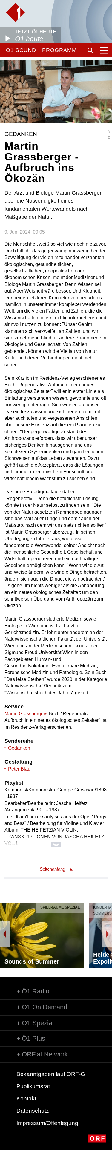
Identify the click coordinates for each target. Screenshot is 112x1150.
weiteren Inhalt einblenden (56, 841)
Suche (90, 50)
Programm (59, 50)
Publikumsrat (33, 1086)
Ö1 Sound (21, 50)
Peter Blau (19, 768)
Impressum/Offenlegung (47, 1123)
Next (107, 934)
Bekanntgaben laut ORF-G (50, 1074)
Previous (5, 934)
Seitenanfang (52, 869)
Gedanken (19, 748)
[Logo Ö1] (15, 12)
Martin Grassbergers (25, 713)
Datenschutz (32, 1111)
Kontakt (26, 1098)
